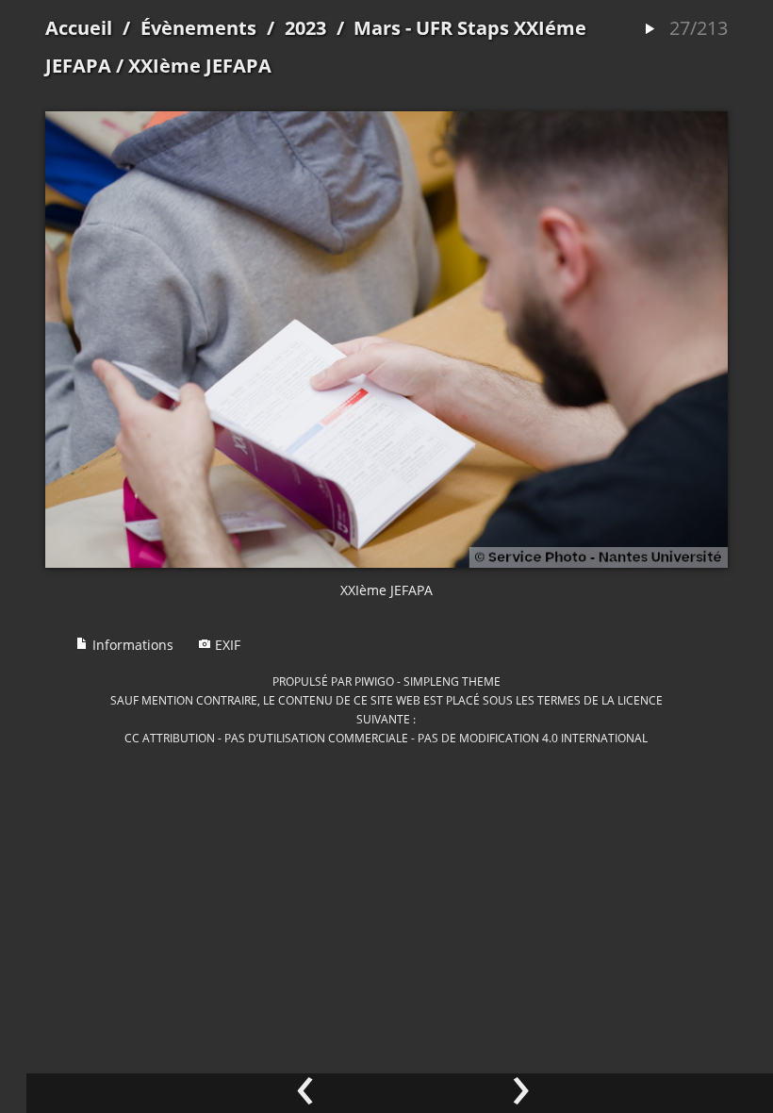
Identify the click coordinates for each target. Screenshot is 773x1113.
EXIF (225, 645)
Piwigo (374, 681)
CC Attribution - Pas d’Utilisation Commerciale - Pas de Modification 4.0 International (386, 737)
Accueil (78, 28)
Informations (131, 645)
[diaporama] (649, 30)
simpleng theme (452, 681)
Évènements (198, 28)
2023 (305, 28)
